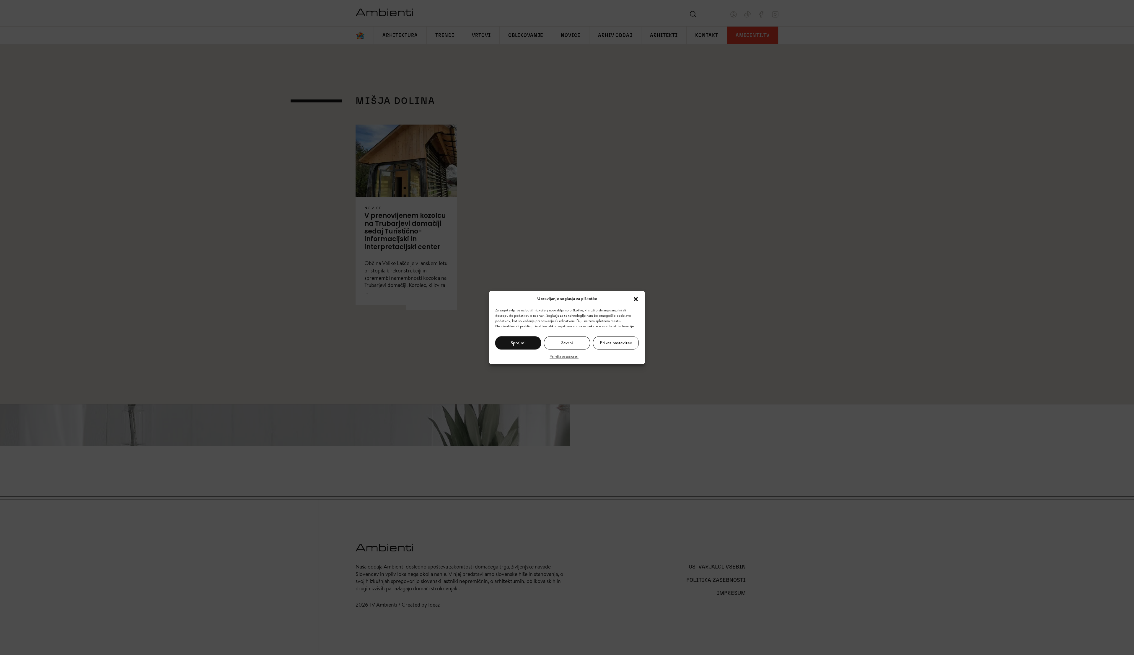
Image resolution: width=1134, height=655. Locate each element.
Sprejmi (518, 342)
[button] (636, 298)
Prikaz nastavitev (616, 342)
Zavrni (567, 342)
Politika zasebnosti (564, 356)
